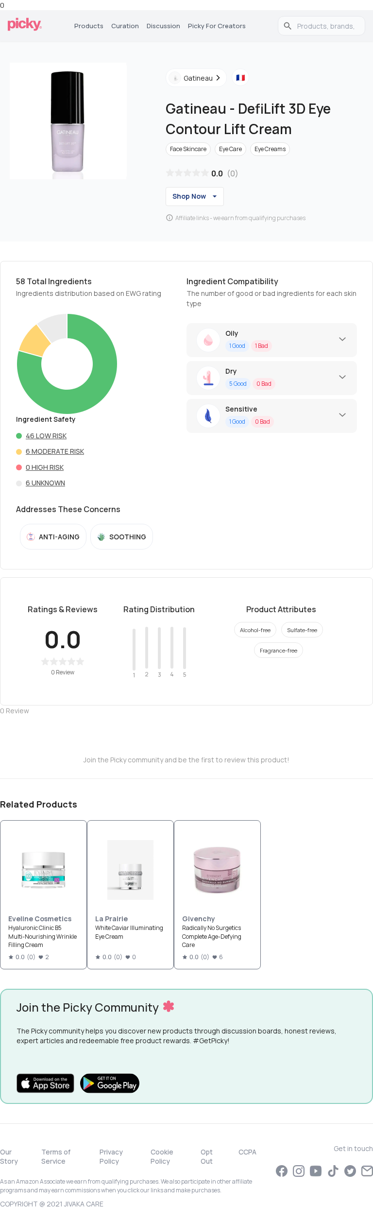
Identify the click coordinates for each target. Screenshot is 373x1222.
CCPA (247, 1151)
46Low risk (46, 435)
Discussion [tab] (163, 25)
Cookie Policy (162, 1156)
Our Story (9, 1156)
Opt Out (207, 1156)
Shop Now (189, 196)
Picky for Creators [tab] (217, 25)
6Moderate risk (55, 451)
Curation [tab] (125, 25)
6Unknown (45, 482)
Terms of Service (55, 1156)
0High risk (45, 467)
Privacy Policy (111, 1156)
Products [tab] (88, 25)
